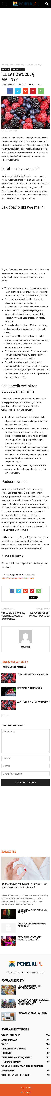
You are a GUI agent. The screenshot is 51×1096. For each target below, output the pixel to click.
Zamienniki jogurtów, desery (16, 1057)
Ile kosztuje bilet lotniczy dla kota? (39, 614)
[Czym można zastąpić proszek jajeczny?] (8, 941)
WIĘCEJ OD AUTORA (14, 667)
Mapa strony (26, 1087)
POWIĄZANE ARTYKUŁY (14, 662)
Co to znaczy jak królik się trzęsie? (32, 911)
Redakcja (10, 84)
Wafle (4, 1044)
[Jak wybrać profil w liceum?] (8, 1016)
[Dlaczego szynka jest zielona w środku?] (8, 990)
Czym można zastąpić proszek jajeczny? (29, 938)
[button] (47, 4)
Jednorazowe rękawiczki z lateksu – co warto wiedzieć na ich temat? (24, 885)
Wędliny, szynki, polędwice (15, 1075)
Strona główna (7, 65)
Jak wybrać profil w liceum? (33, 1013)
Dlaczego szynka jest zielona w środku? (30, 987)
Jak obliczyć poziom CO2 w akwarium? (32, 924)
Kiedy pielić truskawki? (29, 688)
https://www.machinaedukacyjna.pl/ (17, 578)
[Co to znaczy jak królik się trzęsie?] (8, 914)
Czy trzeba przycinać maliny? (33, 701)
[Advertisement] (25, 34)
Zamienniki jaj (9, 1039)
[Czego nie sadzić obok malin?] (8, 678)
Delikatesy (5, 69)
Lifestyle (6, 1053)
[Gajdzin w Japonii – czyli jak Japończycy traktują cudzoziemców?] (8, 1003)
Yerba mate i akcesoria (13, 1048)
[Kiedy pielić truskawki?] (8, 691)
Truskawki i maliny (17, 69)
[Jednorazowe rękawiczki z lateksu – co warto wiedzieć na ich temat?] (25, 868)
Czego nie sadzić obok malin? (32, 674)
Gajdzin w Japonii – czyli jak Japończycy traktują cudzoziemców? (33, 1002)
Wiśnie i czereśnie (10, 1035)
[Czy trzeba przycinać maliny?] (8, 705)
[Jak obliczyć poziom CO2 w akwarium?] (8, 928)
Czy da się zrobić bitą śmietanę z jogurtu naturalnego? (13, 615)
